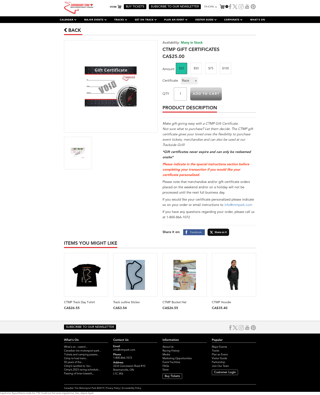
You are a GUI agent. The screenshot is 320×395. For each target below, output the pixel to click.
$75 (210, 68)
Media (166, 354)
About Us (168, 347)
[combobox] (210, 6)
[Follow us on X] (235, 6)
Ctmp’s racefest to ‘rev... (78, 366)
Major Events (219, 347)
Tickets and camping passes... (81, 354)
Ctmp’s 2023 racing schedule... (82, 370)
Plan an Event (220, 354)
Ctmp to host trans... (76, 358)
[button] (68, 19)
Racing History (171, 351)
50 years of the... (73, 362)
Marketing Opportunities (177, 358)
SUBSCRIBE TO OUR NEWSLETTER (175, 6)
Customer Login (225, 372)
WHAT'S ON (257, 19)
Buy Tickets (172, 376)
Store (165, 370)
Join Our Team (220, 366)
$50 (196, 68)
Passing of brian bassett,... (79, 373)
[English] (211, 6)
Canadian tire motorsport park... (82, 351)
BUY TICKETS (135, 6)
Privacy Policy (113, 388)
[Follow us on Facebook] (230, 6)
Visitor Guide (219, 358)
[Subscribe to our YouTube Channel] (247, 6)
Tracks (215, 351)
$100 (225, 68)
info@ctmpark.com (238, 205)
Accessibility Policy (131, 388)
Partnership (218, 362)
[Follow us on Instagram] (241, 6)
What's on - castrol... (76, 347)
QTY (165, 94)
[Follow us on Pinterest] (253, 6)
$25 (181, 68)
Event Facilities (171, 362)
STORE (113, 7)
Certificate (170, 80)
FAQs (165, 366)
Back (74, 30)
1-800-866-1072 (122, 358)
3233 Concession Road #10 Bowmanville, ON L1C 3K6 (129, 370)
